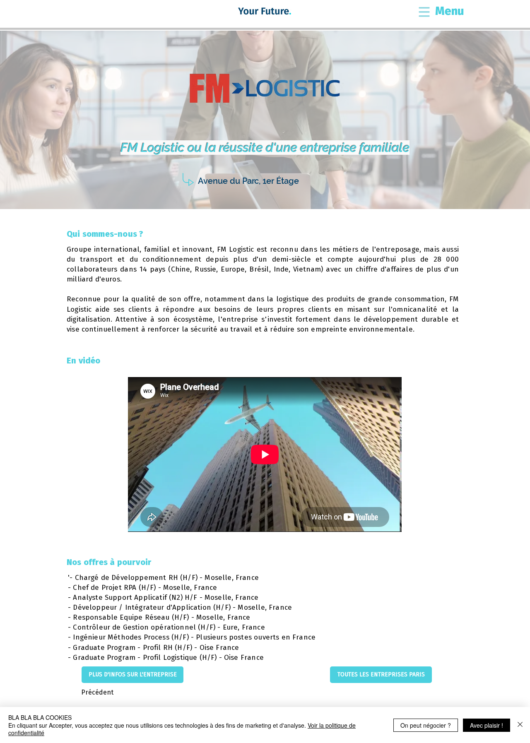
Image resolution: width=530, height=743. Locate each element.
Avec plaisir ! (486, 725)
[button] (424, 13)
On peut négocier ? (425, 725)
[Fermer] (520, 725)
